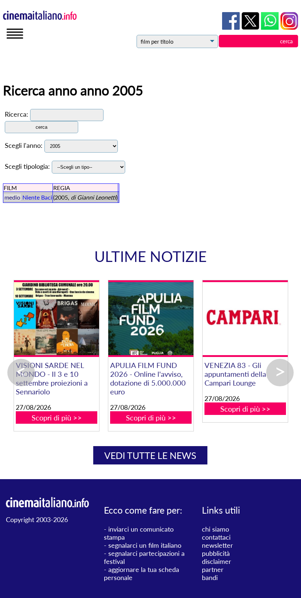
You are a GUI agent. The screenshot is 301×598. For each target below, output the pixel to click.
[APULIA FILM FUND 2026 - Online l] (150, 318)
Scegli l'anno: (24, 145)
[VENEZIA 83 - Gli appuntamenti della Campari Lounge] (245, 318)
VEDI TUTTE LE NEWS (150, 455)
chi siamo (215, 529)
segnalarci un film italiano (144, 545)
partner (213, 569)
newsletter (217, 545)
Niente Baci (37, 197)
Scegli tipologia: (27, 166)
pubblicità (216, 553)
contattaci (216, 537)
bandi (210, 577)
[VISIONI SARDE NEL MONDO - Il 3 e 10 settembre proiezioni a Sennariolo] (56, 318)
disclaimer (216, 561)
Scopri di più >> (57, 417)
